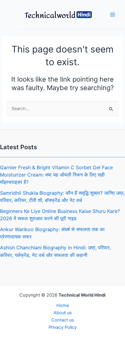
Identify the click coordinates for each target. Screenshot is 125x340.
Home (62, 305)
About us (62, 312)
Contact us (62, 320)
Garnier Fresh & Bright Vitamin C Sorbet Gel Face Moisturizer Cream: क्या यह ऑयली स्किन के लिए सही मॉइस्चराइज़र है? (56, 174)
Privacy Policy (63, 327)
